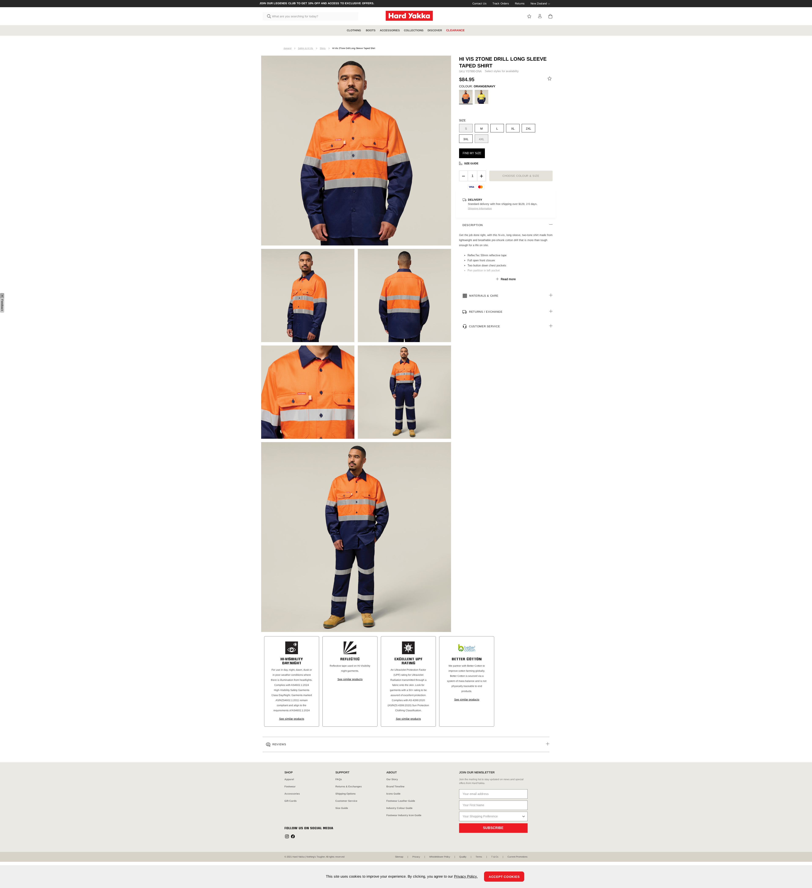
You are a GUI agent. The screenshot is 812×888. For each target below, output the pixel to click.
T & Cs (494, 856)
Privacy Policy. (466, 876)
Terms (479, 856)
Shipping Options (345, 793)
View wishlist (529, 16)
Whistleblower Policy (439, 856)
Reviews (279, 744)
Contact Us (479, 3)
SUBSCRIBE (493, 828)
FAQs (338, 779)
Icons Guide (393, 793)
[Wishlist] (549, 79)
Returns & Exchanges (348, 786)
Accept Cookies (504, 876)
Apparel (287, 48)
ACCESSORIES (390, 30)
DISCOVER (435, 30)
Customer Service (484, 326)
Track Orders (500, 3)
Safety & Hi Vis (305, 48)
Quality (462, 856)
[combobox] (310, 16)
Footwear (290, 786)
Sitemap (399, 856)
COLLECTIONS (414, 30)
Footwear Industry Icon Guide (403, 815)
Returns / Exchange (486, 311)
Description (472, 225)
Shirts (323, 48)
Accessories (292, 793)
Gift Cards (290, 800)
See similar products (291, 718)
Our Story (392, 779)
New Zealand (539, 3)
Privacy (416, 856)
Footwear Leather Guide (400, 800)
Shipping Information (480, 208)
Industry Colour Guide (399, 808)
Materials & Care (483, 295)
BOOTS (371, 30)
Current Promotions (518, 856)
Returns (520, 3)
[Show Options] (523, 816)
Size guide (471, 163)
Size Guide (341, 808)
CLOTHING (354, 30)
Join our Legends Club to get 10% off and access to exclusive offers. (316, 3)
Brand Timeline (395, 786)
